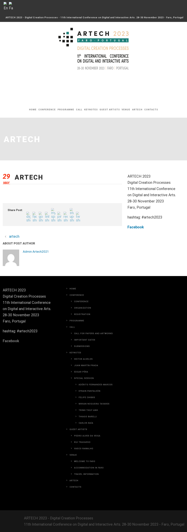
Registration (82, 331)
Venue (126, 109)
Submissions (82, 363)
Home (33, 109)
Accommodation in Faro (89, 484)
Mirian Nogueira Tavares (94, 420)
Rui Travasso (82, 458)
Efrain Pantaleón (89, 407)
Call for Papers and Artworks (93, 350)
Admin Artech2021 (52, 251)
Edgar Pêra (81, 388)
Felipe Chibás (87, 414)
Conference (47, 109)
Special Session (84, 395)
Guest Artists (110, 109)
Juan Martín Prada (86, 382)
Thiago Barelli (88, 433)
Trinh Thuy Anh (88, 426)
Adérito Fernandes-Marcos (96, 401)
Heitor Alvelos (83, 375)
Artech (137, 109)
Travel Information (86, 490)
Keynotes (91, 109)
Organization (82, 324)
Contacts (151, 109)
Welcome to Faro (84, 478)
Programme (66, 109)
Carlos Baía (86, 439)
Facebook (135, 227)
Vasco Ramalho (83, 465)
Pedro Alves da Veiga (87, 452)
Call (79, 109)
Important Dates (84, 356)
